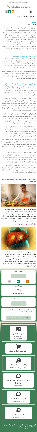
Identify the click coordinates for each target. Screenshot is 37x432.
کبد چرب (24, 39)
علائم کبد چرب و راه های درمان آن (25, 224)
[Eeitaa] (13, 11)
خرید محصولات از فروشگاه (18, 351)
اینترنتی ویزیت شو (18, 414)
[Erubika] (6, 11)
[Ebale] (9, 11)
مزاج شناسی (18, 289)
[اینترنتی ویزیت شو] (18, 410)
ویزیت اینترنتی (18, 286)
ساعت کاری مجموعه (18, 293)
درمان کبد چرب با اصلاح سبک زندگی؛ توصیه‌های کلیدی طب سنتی (19, 180)
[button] (30, 12)
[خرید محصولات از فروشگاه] (18, 346)
